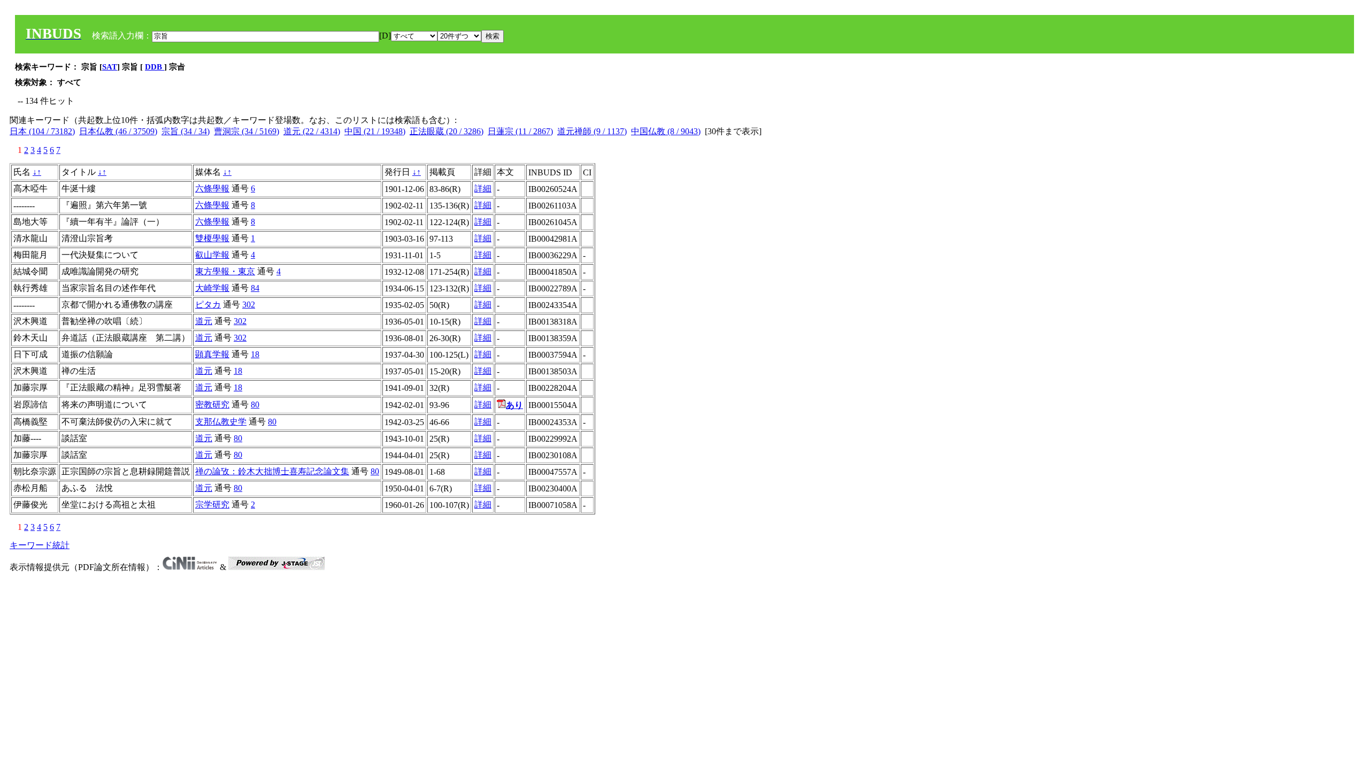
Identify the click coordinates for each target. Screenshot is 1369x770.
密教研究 (212, 404)
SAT (109, 67)
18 (255, 354)
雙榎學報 (212, 238)
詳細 (482, 188)
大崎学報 (212, 287)
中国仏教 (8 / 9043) (666, 131)
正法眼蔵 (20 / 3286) (446, 131)
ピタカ (208, 304)
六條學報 (212, 188)
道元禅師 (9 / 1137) (592, 131)
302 (248, 304)
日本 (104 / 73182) (42, 131)
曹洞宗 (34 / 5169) (246, 131)
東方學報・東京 (225, 271)
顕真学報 (212, 354)
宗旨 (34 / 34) (185, 131)
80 (255, 404)
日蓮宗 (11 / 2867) (520, 131)
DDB (154, 67)
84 (255, 287)
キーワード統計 (40, 545)
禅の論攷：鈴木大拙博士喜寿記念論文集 (272, 471)
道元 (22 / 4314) (311, 131)
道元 (203, 321)
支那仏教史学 (221, 421)
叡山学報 (212, 254)
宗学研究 (212, 504)
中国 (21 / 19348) (374, 131)
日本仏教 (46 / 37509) (118, 131)
